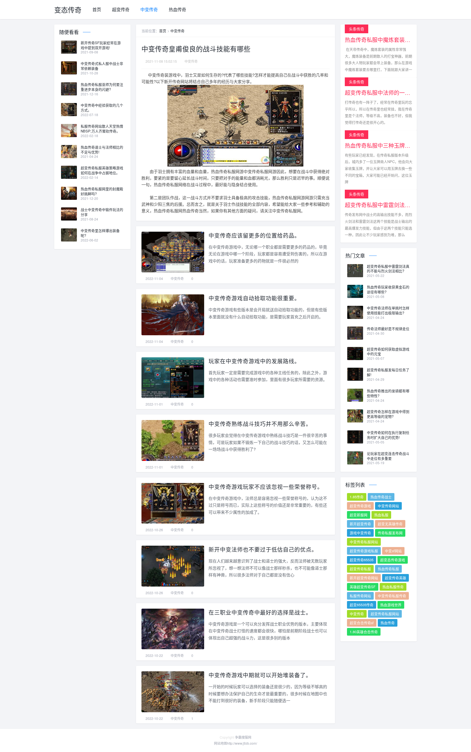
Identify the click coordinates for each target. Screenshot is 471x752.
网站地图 (220, 743)
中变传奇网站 (388, 505)
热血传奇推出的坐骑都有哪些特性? (388, 393)
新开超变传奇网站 (364, 577)
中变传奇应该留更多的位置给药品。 (254, 235)
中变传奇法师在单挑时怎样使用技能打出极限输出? (388, 310)
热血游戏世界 (390, 604)
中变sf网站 (393, 550)
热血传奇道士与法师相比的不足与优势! (102, 150)
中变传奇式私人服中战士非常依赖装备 (102, 66)
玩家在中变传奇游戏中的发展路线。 (254, 361)
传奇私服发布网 (390, 532)
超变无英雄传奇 (390, 523)
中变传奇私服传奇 (392, 595)
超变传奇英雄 (395, 577)
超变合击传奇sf (362, 622)
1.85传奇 (357, 496)
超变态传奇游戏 (392, 559)
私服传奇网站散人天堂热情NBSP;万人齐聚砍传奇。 (102, 129)
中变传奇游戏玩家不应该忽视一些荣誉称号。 (266, 487)
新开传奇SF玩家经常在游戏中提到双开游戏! (101, 45)
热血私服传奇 (393, 586)
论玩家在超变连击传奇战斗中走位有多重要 (388, 456)
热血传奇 (177, 9)
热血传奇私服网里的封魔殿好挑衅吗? (102, 191)
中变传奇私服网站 (364, 541)
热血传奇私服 (388, 568)
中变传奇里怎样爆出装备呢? (100, 233)
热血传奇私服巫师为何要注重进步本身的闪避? (102, 87)
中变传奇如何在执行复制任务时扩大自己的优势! (388, 435)
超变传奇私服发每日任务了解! (388, 372)
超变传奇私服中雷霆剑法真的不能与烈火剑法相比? (388, 269)
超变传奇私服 (360, 568)
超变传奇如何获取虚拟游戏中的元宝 (388, 352)
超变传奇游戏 (360, 505)
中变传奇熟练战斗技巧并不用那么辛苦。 (260, 424)
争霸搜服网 (243, 737)
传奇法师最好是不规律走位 (388, 328)
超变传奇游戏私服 (364, 550)
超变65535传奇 (361, 604)
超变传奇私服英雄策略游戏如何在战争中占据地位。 (102, 170)
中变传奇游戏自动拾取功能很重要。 (254, 298)
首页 (96, 9)
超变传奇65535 (361, 559)
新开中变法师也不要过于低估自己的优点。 (263, 549)
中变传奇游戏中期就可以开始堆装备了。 (260, 675)
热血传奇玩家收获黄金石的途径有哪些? (388, 289)
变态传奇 (67, 9)
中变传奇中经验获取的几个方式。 (102, 108)
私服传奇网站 (360, 595)
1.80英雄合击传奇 (364, 631)
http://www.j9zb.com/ (242, 743)
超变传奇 (120, 9)
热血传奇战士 (381, 496)
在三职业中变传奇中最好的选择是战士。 (260, 612)
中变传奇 (149, 9)
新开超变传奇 (360, 523)
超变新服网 (358, 514)
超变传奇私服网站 (385, 613)
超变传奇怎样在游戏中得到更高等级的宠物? (388, 414)
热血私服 (381, 514)
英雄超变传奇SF (363, 586)
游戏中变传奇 (360, 532)
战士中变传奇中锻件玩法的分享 (102, 212)
